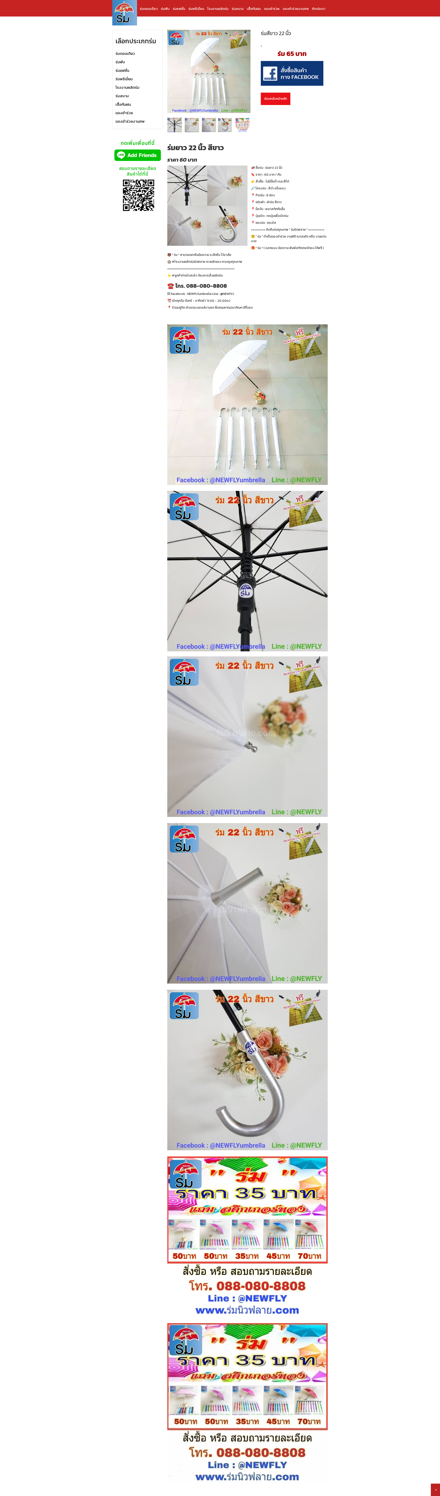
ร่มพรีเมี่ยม (196, 8)
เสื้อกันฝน (254, 8)
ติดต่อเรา (318, 8)
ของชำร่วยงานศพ (296, 8)
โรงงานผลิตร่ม (217, 8)
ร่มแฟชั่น (179, 8)
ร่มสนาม (238, 8)
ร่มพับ (165, 8)
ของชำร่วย (272, 8)
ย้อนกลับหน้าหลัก (275, 98)
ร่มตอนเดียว (149, 8)
